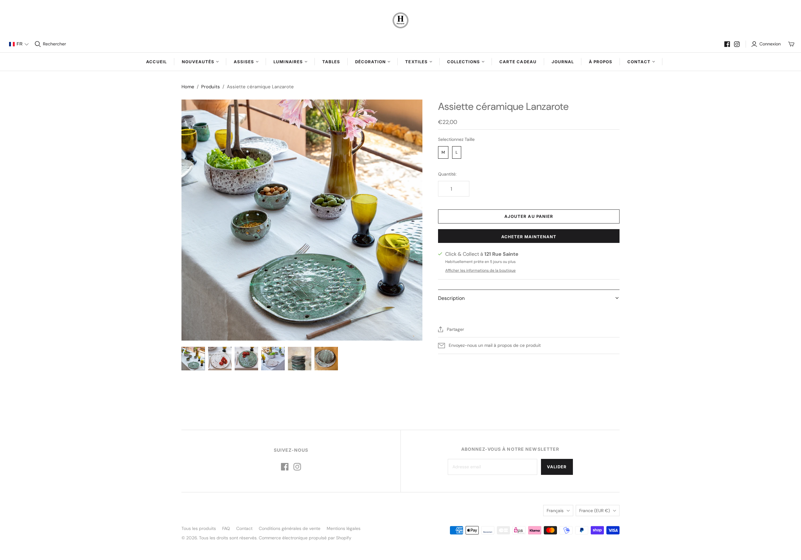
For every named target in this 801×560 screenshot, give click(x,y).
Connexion (770, 44)
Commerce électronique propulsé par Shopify (305, 538)
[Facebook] (727, 44)
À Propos (600, 61)
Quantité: (447, 174)
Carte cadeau (517, 61)
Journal (563, 61)
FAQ (226, 528)
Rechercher (54, 44)
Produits (210, 87)
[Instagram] (737, 44)
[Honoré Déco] (400, 20)
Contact (244, 528)
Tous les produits (198, 528)
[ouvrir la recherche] (38, 44)
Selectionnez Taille (456, 139)
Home (187, 87)
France (594, 510)
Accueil (156, 61)
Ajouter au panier (528, 216)
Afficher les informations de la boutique (480, 270)
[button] (18, 44)
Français (555, 510)
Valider (557, 466)
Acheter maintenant (529, 236)
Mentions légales (343, 528)
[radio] (443, 152)
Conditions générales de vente (289, 528)
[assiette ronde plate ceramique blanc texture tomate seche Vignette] (220, 358)
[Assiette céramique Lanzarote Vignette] (299, 358)
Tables (331, 61)
